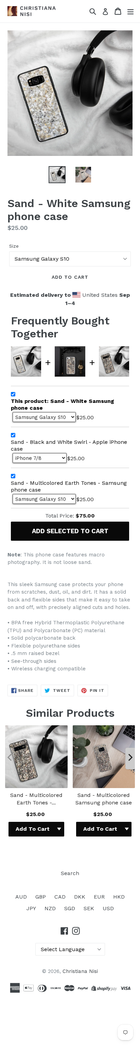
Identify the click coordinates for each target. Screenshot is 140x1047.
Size (14, 246)
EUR (99, 896)
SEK (89, 908)
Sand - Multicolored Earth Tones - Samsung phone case (69, 486)
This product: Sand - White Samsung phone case (62, 404)
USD (108, 908)
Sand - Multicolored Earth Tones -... (36, 799)
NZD (50, 908)
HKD (119, 896)
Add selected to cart (70, 531)
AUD (21, 896)
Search (70, 873)
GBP (40, 896)
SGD (69, 908)
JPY (31, 908)
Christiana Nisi (80, 971)
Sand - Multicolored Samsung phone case (103, 799)
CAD (60, 896)
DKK (79, 896)
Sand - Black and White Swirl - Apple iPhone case (69, 445)
